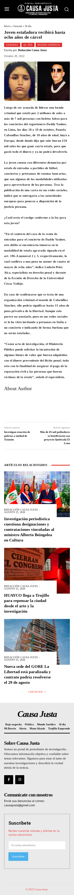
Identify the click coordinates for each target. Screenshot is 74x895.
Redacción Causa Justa (32, 50)
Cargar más (35, 692)
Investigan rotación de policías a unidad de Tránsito (17, 435)
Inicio (7, 26)
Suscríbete (19, 823)
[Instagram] (19, 779)
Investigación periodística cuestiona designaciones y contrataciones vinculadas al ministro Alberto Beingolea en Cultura (29, 529)
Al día (28, 26)
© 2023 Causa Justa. (37, 889)
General (17, 26)
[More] (61, 407)
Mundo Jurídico (49, 45)
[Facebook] (8, 779)
